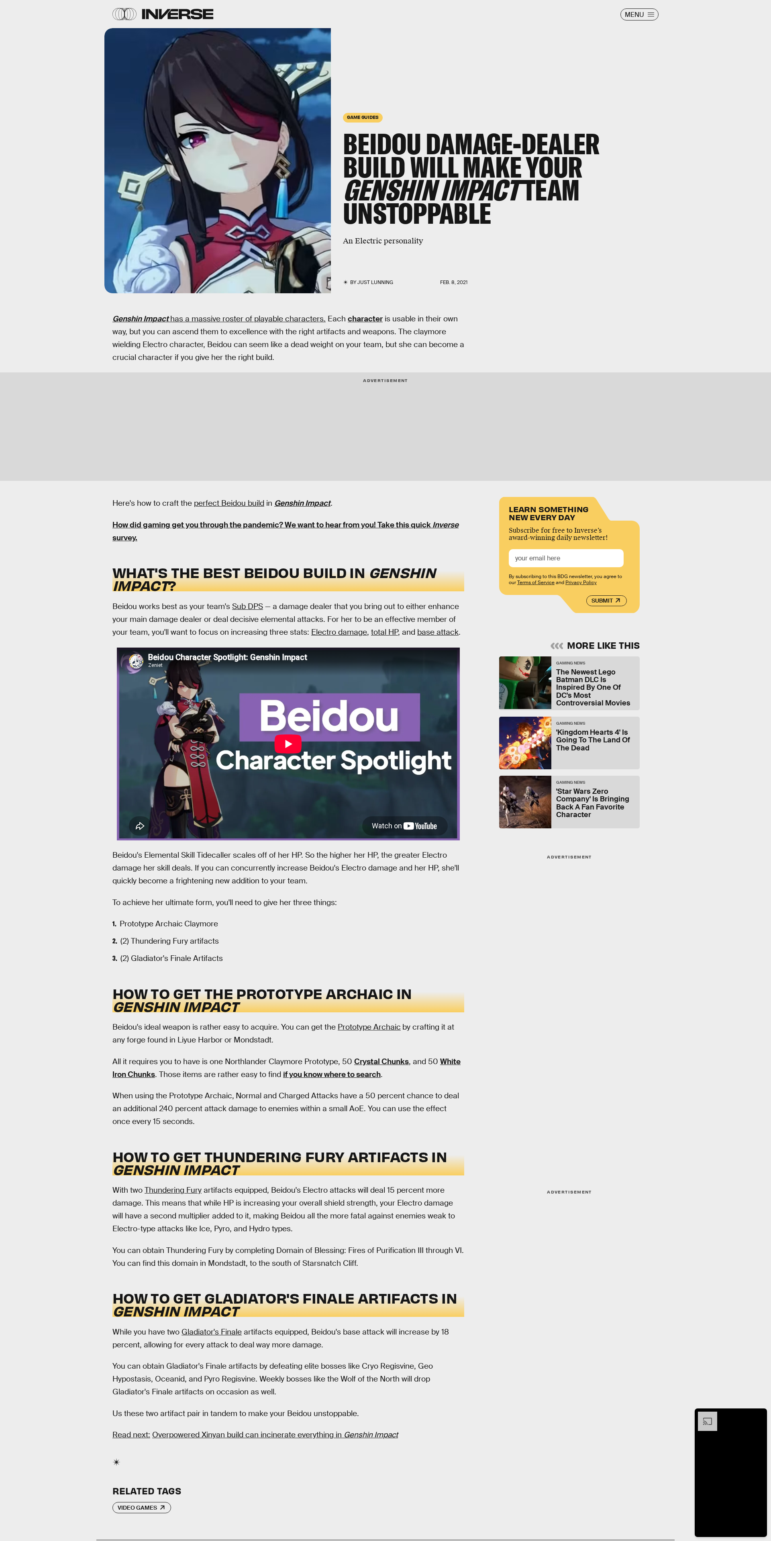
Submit (602, 600)
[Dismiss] (758, 1415)
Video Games (137, 1507)
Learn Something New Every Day (549, 512)
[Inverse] (178, 14)
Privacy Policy (581, 582)
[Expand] (703, 1415)
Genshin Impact (141, 319)
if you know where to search (332, 1074)
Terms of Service (536, 582)
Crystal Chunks (381, 1062)
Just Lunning (375, 282)
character (365, 319)
